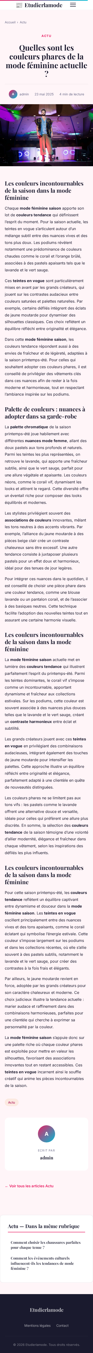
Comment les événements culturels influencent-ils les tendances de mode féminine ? (42, 1263)
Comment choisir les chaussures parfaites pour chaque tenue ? (46, 1245)
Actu (23, 22)
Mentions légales (37, 1325)
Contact (62, 1325)
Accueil (10, 22)
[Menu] (73, 5)
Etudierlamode (39, 5)
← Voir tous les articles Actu (29, 1186)
